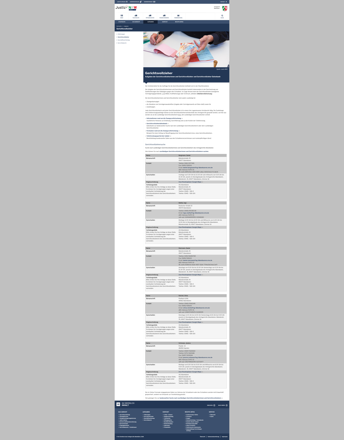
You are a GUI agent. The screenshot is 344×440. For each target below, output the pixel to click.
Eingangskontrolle (124, 425)
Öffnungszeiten (150, 17)
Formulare (189, 416)
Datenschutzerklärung (213, 436)
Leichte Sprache (121, 1)
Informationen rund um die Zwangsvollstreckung (164, 118)
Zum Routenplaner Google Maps (190, 182)
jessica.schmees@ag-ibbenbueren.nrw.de (197, 357)
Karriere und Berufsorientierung (128, 422)
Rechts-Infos (179, 22)
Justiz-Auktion (123, 420)
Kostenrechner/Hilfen (192, 414)
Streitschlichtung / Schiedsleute (194, 420)
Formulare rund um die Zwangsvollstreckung (163, 131)
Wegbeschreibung (164, 17)
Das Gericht (136, 22)
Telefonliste (136, 17)
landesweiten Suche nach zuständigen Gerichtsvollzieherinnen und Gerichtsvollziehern (190, 398)
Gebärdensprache (134, 1)
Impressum (167, 425)
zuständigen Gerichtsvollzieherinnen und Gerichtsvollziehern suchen (184, 151)
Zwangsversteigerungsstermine (128, 418)
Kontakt (222, 1)
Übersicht (212, 414)
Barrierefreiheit (148, 1)
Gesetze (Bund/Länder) (192, 422)
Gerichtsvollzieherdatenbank (157, 123)
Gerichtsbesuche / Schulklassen (128, 427)
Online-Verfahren (190, 425)
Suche (222, 17)
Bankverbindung (168, 423)
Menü (121, 17)
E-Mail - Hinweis (168, 414)
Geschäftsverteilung (124, 40)
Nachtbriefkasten (168, 422)
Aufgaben (150, 22)
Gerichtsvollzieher (123, 37)
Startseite (121, 22)
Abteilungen (121, 34)
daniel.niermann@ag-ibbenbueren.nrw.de (197, 260)
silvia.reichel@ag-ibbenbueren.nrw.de (196, 308)
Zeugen (188, 418)
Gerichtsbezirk (122, 43)
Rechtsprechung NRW (191, 423)
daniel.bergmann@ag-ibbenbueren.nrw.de (198, 168)
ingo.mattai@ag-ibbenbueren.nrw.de (196, 213)
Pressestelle (167, 427)
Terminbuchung (178, 17)
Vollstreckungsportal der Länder (158, 136)
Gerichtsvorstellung (125, 414)
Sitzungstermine (124, 416)
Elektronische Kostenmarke (193, 427)
